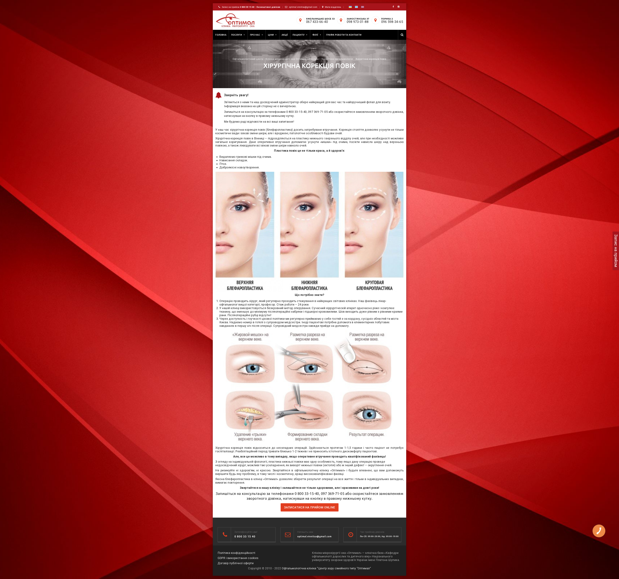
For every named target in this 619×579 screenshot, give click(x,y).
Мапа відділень (333, 7)
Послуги (236, 35)
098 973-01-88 (358, 22)
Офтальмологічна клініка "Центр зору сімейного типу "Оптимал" (326, 568)
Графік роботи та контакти (344, 35)
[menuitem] (350, 7)
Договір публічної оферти (236, 563)
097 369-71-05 (318, 111)
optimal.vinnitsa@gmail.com (303, 7)
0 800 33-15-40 (296, 111)
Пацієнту (299, 35)
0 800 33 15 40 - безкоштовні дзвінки (260, 7)
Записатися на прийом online (309, 507)
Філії (315, 35)
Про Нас (255, 35)
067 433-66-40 (317, 22)
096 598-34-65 (392, 22)
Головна (220, 35)
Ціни (271, 35)
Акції (285, 35)
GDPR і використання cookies (238, 558)
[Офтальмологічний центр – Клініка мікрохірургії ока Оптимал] (235, 20)
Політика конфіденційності (236, 553)
